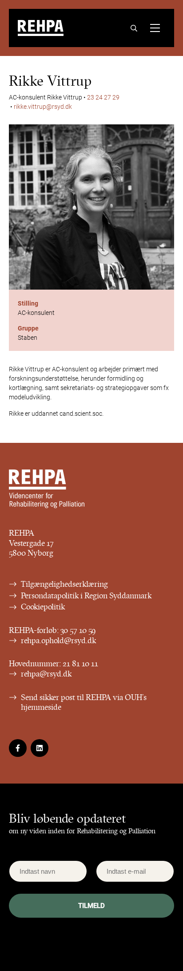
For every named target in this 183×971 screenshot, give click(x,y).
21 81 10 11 (80, 664)
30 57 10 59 (78, 630)
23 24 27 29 (103, 97)
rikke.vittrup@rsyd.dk (43, 106)
